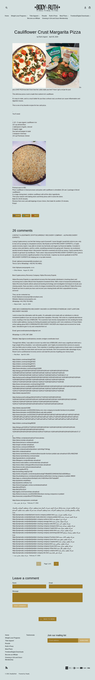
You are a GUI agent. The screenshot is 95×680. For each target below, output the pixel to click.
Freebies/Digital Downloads (81, 16)
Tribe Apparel (35, 16)
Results (44, 16)
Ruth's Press (53, 16)
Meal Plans (64, 16)
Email (51, 583)
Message (15, 591)
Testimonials (30, 635)
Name (14, 583)
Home (7, 16)
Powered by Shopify (24, 673)
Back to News (49, 619)
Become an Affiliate (33, 18)
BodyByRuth (13, 673)
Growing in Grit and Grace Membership (55, 18)
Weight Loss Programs (19, 16)
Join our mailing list (57, 635)
